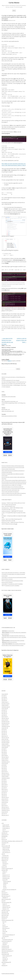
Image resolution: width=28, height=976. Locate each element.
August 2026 (4, 694)
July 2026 (3, 695)
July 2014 (3, 803)
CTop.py (3, 519)
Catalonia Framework (6, 511)
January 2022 (4, 719)
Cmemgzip (4, 503)
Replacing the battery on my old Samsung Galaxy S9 (12, 486)
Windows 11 (4, 908)
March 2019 (4, 771)
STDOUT (15, 328)
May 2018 (4, 782)
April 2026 (4, 700)
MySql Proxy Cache (6, 522)
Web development (5, 962)
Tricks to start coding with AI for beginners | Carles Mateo (13, 572)
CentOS (4, 904)
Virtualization (4, 954)
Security (3, 918)
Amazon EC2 (4, 834)
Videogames (4, 952)
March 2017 (4, 786)
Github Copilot (5, 826)
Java (3, 925)
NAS (3, 873)
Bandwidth (4, 836)
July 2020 (3, 749)
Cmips (3, 506)
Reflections (4, 917)
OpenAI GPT (4, 831)
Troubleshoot (4, 946)
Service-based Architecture (8, 934)
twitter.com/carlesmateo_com (8, 411)
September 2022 (5, 707)
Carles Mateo (14, 3)
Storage (21, 325)
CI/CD (3, 844)
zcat (18, 328)
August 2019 (4, 763)
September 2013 (5, 810)
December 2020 (5, 740)
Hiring (3, 891)
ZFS (4, 887)
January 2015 (4, 799)
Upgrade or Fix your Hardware (8, 889)
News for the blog (5, 899)
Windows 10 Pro (5, 907)
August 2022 (4, 708)
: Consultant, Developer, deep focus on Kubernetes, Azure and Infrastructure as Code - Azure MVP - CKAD (14, 637)
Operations (16, 325)
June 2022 (4, 711)
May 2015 (4, 794)
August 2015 (4, 791)
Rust (3, 933)
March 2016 (4, 789)
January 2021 (4, 739)
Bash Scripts (13, 326)
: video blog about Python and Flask (13, 640)
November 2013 (5, 808)
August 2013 (4, 812)
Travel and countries (6, 941)
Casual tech (4, 842)
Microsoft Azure (5, 852)
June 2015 (4, 792)
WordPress (4, 855)
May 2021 (4, 732)
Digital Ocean (5, 849)
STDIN (12, 328)
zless (21, 328)
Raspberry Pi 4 (5, 876)
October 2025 (4, 702)
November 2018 (5, 774)
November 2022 (5, 703)
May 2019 (4, 768)
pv (6, 328)
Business (3, 839)
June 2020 (4, 750)
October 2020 (4, 744)
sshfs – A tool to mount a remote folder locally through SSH (14, 480)
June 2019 (4, 766)
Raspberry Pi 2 (5, 875)
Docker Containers (6, 955)
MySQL (3, 862)
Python (3, 931)
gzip (21, 326)
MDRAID (5, 883)
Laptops (4, 871)
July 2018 (3, 779)
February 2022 (4, 718)
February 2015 (4, 797)
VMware (4, 960)
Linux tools (4, 892)
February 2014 (4, 807)
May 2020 (4, 752)
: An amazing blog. (8, 630)
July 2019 (3, 765)
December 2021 (5, 721)
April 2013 (4, 813)
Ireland (3, 944)
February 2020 (4, 757)
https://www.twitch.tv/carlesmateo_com (10, 401)
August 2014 (4, 802)
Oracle (3, 865)
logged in (9, 360)
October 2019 (4, 760)
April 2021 (4, 734)
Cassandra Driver (5, 507)
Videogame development (7, 950)
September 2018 (5, 778)
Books (3, 837)
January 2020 (4, 758)
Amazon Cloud (5, 847)
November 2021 (5, 723)
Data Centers (4, 858)
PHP (3, 929)
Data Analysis (4, 857)
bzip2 (18, 326)
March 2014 (4, 805)
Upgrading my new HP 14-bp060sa (16, 584)
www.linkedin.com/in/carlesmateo (9, 396)
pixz (4, 328)
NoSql (3, 900)
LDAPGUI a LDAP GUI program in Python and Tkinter (21, 340)
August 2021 (4, 728)
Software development (6, 920)
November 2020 (5, 742)
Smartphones (5, 878)
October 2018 (4, 776)
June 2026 (4, 697)
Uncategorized (5, 947)
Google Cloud (5, 850)
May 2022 (4, 713)
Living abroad (4, 894)
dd (19, 326)
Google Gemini (5, 828)
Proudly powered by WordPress (8, 973)
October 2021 (4, 724)
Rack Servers (4, 915)
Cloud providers (5, 845)
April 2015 (4, 795)
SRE (2, 938)
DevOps (3, 866)
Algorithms (4, 833)
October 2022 (4, 705)
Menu (14, 10)
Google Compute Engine (7, 868)
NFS (4, 886)
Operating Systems (6, 902)
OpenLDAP (4, 863)
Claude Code (5, 824)
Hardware (4, 870)
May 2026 (4, 698)
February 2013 (4, 815)
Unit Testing (4, 936)
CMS (2, 854)
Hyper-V (4, 957)
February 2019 (4, 773)
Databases (4, 860)
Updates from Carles (6, 949)
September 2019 (5, 761)
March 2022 (4, 716)
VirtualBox (4, 959)
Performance (4, 913)
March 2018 (4, 784)
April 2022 (4, 715)
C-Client (3, 512)
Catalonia (4, 942)
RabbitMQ (4, 897)
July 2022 (3, 710)
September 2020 (5, 745)
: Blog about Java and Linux (9, 642)
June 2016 (4, 787)
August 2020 (4, 747)
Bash (13, 325)
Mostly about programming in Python (9, 416)
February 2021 (4, 737)
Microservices (5, 928)
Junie (3, 829)
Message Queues (5, 896)
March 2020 (4, 755)
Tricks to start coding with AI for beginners (10, 491)
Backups (6, 326)
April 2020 (4, 753)
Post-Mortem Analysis (6, 939)
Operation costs (5, 910)
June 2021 (4, 731)
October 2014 (4, 800)
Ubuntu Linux (5, 905)
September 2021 (5, 726)
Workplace (4, 965)
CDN (3, 963)
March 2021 (4, 736)
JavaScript (4, 926)
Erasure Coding (6, 881)
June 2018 (4, 781)
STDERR (8, 328)
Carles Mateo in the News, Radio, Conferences (11, 841)
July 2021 (3, 729)
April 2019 (4, 770)
